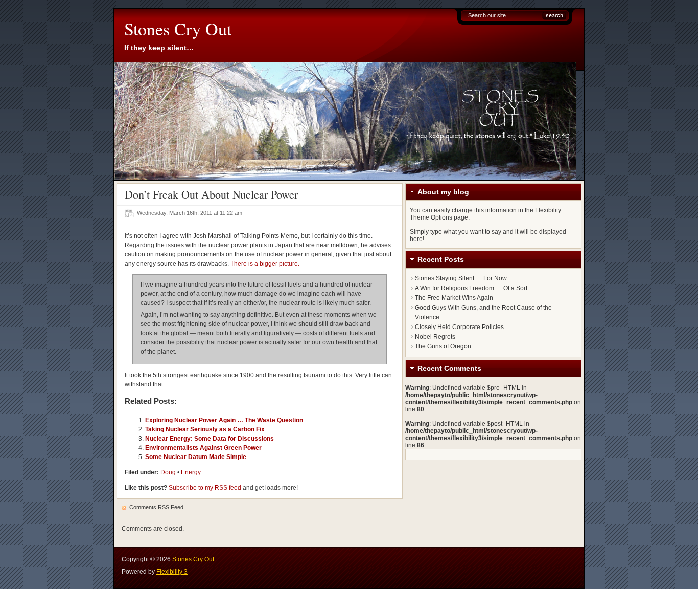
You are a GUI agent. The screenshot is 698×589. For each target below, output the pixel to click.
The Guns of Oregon (443, 346)
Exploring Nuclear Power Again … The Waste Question (224, 420)
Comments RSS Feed (156, 507)
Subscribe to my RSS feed (205, 487)
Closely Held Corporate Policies (459, 327)
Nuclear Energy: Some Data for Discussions (209, 438)
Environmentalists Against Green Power (203, 447)
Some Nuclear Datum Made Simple (195, 457)
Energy (191, 472)
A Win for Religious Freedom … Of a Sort (471, 288)
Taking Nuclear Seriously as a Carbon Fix (205, 429)
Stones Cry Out (177, 28)
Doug (168, 472)
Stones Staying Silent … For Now (461, 278)
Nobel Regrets (435, 336)
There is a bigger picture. (264, 263)
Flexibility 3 (172, 571)
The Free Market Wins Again (454, 297)
